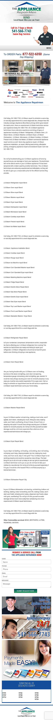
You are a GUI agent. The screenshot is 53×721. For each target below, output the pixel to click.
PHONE (4, 566)
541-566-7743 (21, 30)
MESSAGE (5, 580)
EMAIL (4, 573)
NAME (4, 559)
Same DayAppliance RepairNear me (40, 603)
